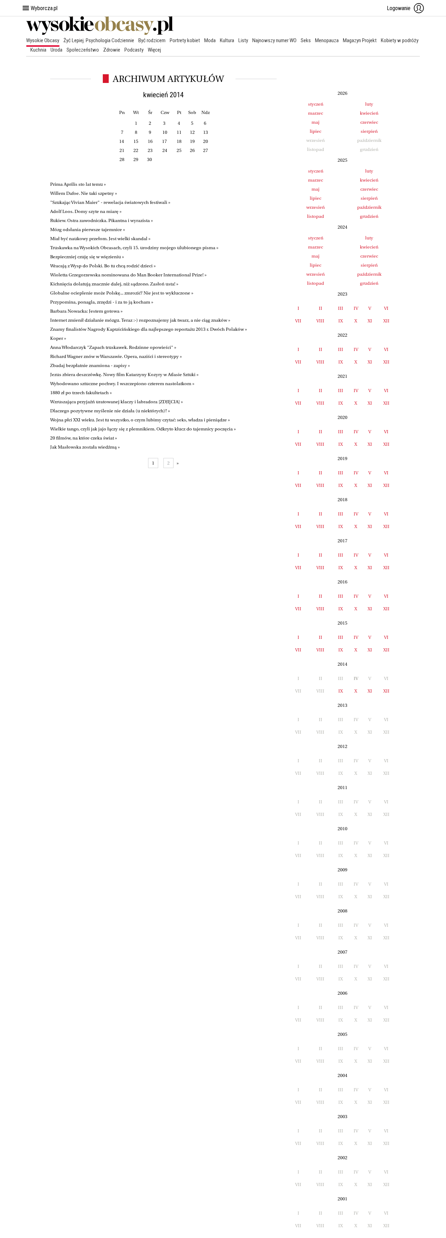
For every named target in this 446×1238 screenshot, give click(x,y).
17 (164, 141)
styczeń (315, 104)
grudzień (369, 216)
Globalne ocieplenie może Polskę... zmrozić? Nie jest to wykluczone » (121, 293)
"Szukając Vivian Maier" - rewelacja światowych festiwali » (110, 202)
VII (298, 320)
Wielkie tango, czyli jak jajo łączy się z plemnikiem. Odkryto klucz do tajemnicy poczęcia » (143, 428)
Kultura (227, 40)
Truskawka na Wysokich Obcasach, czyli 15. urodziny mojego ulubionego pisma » (134, 247)
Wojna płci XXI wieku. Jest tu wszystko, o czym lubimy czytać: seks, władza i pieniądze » (140, 419)
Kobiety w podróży (399, 40)
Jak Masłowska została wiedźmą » (85, 447)
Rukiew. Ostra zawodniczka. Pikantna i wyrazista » (101, 220)
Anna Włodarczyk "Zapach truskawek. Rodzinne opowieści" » (113, 347)
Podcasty (134, 50)
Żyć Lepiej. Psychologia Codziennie (98, 40)
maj (316, 122)
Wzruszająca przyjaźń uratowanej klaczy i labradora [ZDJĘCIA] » (116, 401)
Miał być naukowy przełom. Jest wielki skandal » (100, 238)
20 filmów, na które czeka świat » (83, 438)
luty (369, 104)
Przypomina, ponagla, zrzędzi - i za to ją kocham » (101, 302)
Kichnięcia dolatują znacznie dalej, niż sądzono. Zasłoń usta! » (114, 283)
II (320, 308)
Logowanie (398, 8)
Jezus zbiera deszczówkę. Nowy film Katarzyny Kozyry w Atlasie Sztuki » (124, 374)
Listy (243, 40)
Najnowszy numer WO (274, 40)
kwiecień (369, 113)
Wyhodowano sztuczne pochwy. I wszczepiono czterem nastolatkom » (122, 383)
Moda (210, 40)
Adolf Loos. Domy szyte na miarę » (86, 211)
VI (386, 308)
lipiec (315, 131)
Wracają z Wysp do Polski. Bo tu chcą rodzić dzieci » (103, 265)
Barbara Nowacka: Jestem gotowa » (86, 311)
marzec (315, 113)
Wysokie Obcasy (42, 40)
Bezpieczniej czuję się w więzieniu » (87, 256)
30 (149, 159)
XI (370, 320)
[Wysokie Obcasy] (100, 33)
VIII (320, 320)
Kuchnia (38, 50)
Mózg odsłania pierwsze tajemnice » (87, 229)
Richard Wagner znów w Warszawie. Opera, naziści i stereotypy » (116, 356)
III (340, 308)
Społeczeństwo (83, 50)
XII (386, 320)
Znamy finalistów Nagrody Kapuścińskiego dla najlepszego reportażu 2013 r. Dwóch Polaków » (148, 329)
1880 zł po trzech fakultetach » (81, 392)
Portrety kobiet (185, 40)
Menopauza (327, 40)
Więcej (154, 50)
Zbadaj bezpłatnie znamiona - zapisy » (90, 365)
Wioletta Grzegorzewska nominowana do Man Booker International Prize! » (128, 274)
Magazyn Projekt (360, 40)
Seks (306, 40)
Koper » (58, 338)
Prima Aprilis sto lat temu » (78, 184)
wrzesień (315, 207)
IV (356, 308)
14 (121, 141)
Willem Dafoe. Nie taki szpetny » (83, 193)
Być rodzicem (152, 40)
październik (369, 207)
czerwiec (369, 122)
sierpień (369, 131)
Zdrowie (111, 50)
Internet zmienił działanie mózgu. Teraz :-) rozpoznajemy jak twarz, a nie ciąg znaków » (140, 320)
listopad (315, 216)
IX (340, 320)
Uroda (56, 50)
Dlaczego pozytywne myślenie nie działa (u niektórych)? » (110, 410)
